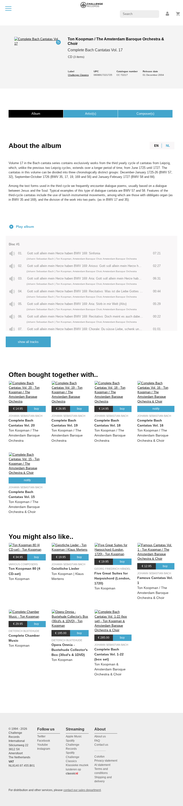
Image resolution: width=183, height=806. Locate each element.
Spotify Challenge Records (72, 744)
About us (100, 736)
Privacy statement (105, 760)
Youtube (42, 744)
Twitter (41, 736)
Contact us (101, 744)
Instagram (43, 748)
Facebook (43, 740)
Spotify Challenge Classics (72, 757)
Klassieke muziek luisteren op (77, 769)
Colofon (99, 756)
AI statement (102, 764)
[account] (167, 14)
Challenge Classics (78, 75)
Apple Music (74, 736)
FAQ (97, 740)
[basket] (178, 14)
